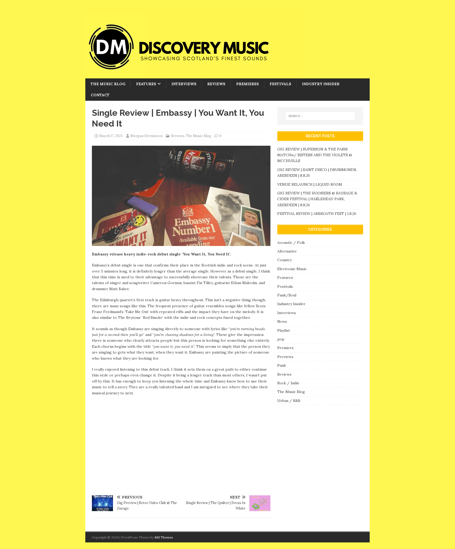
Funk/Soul (286, 295)
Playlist (283, 330)
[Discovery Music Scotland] (193, 75)
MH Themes (164, 537)
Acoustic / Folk (291, 242)
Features (146, 84)
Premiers (285, 347)
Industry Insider (320, 84)
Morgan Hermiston (146, 136)
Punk (281, 365)
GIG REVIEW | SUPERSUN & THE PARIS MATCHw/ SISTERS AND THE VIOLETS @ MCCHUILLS (314, 155)
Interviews (183, 84)
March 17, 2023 (111, 136)
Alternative (287, 251)
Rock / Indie (288, 383)
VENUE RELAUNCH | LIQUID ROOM (310, 184)
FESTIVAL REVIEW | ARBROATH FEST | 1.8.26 (316, 213)
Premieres (247, 84)
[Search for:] (320, 116)
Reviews (216, 84)
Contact (100, 95)
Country (284, 260)
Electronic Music (292, 268)
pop (280, 339)
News (282, 321)
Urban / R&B (288, 400)
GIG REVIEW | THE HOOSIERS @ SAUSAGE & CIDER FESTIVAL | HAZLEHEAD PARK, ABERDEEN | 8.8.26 (317, 199)
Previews (285, 356)
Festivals (280, 84)
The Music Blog (108, 84)
